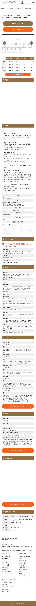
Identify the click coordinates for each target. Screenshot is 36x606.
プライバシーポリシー (8, 587)
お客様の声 (22, 565)
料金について (23, 561)
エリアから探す (6, 565)
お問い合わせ (6, 591)
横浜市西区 (28, 8)
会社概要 (5, 585)
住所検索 (11, 8)
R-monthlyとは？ (8, 582)
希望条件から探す (7, 571)
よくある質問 (22, 563)
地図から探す (6, 569)
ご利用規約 (5, 589)
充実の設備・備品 (24, 567)
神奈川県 (19, 8)
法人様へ (21, 574)
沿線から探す (6, 567)
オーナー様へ (23, 576)
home (3, 8)
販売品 (21, 571)
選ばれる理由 (23, 569)
